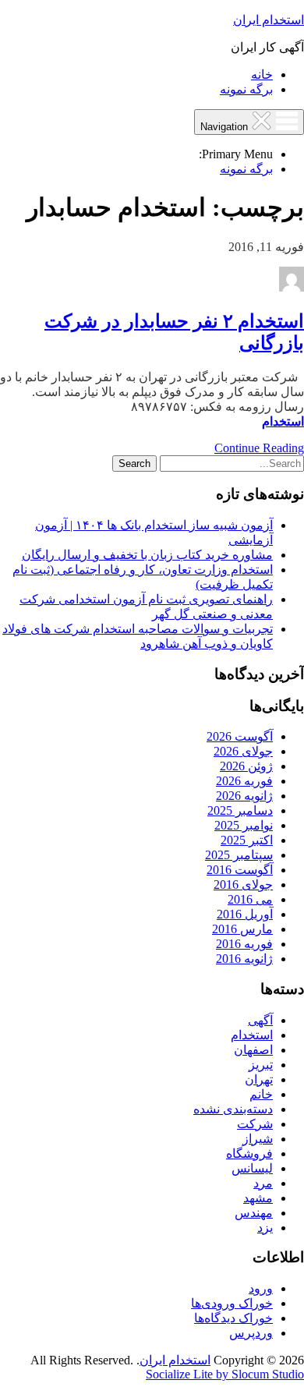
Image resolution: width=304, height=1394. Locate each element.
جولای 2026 (243, 751)
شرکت (255, 1123)
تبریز (261, 1064)
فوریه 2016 (244, 943)
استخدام (283, 421)
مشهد (258, 1198)
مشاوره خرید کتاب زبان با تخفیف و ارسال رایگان (147, 554)
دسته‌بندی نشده (233, 1109)
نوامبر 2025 (243, 825)
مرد (263, 1183)
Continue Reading (259, 448)
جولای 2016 (243, 884)
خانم (261, 1094)
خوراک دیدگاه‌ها (233, 1318)
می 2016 (250, 899)
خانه (262, 74)
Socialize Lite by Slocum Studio (225, 1374)
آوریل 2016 (245, 914)
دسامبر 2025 (240, 810)
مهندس (254, 1212)
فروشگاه (249, 1153)
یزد (265, 1227)
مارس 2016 (242, 929)
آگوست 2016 (240, 869)
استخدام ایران (268, 20)
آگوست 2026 (240, 736)
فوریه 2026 (244, 780)
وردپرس (251, 1332)
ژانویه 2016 (244, 958)
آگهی (260, 1020)
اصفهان (253, 1049)
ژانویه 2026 (244, 795)
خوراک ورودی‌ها (232, 1303)
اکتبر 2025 (247, 840)
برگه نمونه (246, 89)
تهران (259, 1079)
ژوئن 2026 (246, 766)
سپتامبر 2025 (239, 855)
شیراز (257, 1138)
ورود (261, 1288)
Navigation (225, 127)
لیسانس (252, 1168)
